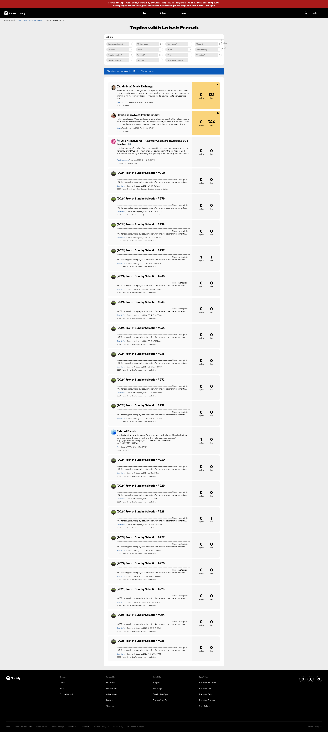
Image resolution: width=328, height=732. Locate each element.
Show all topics (147, 71)
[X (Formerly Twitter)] (311, 679)
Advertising (111, 694)
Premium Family (206, 694)
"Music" (170, 49)
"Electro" (199, 44)
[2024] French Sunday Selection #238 (141, 224)
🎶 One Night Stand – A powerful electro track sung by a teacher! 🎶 (152, 142)
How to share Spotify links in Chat (138, 115)
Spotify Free (204, 706)
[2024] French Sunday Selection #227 (141, 537)
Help (145, 13)
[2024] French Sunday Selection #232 (141, 379)
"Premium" (200, 55)
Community (17, 13)
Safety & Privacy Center (23, 727)
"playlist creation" (115, 55)
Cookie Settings (57, 727)
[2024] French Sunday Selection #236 (141, 276)
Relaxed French (126, 431)
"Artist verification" (115, 44)
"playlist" (141, 55)
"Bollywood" (172, 44)
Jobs (62, 688)
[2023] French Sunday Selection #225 (141, 589)
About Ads (72, 727)
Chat (163, 13)
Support (156, 682)
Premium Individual (207, 682)
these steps (180, 5)
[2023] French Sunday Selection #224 (141, 614)
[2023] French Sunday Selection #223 (141, 640)
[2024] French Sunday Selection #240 (141, 172)
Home (18, 20)
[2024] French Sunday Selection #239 (141, 198)
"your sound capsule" (175, 60)
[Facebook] (319, 679)
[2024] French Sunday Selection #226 (141, 563)
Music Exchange (35, 20)
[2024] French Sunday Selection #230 (141, 459)
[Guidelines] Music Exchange (135, 86)
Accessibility (85, 727)
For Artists (110, 682)
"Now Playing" (202, 49)
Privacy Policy (41, 727)
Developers (111, 688)
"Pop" (169, 55)
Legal (8, 727)
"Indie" (139, 49)
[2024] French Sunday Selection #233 (141, 353)
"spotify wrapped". (115, 60)
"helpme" (111, 49)
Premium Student (207, 700)
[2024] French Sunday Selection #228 (141, 511)
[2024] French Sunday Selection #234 (141, 328)
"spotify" (141, 60)
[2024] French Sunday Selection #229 (141, 485)
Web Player (158, 688)
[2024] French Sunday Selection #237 (141, 250)
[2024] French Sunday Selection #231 (140, 405)
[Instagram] (302, 679)
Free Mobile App (160, 694)
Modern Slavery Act (101, 727)
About (62, 682)
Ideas (182, 13)
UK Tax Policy (118, 727)
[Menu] (322, 13)
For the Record (66, 694)
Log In (314, 13)
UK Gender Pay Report (135, 727)
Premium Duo (205, 688)
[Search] (306, 13)
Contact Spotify (160, 700)
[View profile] (113, 87)
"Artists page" (142, 44)
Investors (110, 700)
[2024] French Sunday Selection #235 (141, 302)
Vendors (110, 706)
